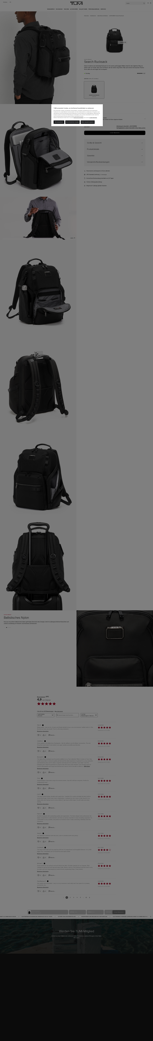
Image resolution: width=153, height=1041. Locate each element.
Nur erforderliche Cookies (72, 122)
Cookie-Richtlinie (93, 117)
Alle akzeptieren (59, 122)
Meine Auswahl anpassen (88, 122)
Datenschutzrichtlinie (78, 117)
